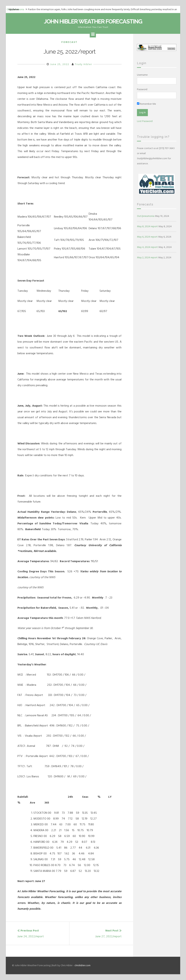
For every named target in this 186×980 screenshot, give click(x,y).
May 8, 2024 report (147, 226)
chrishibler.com (82, 965)
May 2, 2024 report (147, 257)
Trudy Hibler (83, 64)
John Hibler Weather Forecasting (93, 21)
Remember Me (147, 104)
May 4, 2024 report (147, 247)
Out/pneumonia (145, 216)
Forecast (69, 42)
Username (142, 75)
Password (142, 89)
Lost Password (145, 121)
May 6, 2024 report (147, 237)
